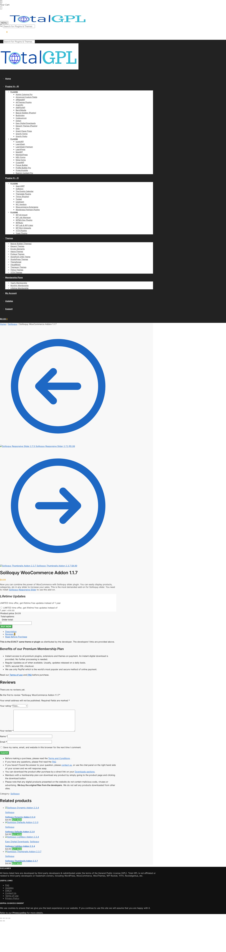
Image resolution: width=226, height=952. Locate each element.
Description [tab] (10, 631)
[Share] (6, 918)
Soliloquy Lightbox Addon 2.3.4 (20, 846)
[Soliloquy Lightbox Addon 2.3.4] (60, 837)
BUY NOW (6, 626)
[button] (4, 32)
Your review (6, 730)
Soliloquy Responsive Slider (22, 589)
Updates (9, 888)
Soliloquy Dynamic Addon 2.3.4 (20, 817)
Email (3, 742)
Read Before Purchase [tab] (16, 636)
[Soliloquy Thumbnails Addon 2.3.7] (60, 851)
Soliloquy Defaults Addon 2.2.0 (20, 831)
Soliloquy (12, 324)
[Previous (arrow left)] (1, 920)
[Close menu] (1, 1)
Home (3, 324)
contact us (66, 765)
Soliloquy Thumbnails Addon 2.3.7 (21, 861)
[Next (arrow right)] (4, 920)
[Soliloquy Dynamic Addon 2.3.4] (60, 807)
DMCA (8, 890)
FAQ (54, 761)
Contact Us (10, 893)
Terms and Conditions (59, 758)
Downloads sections (85, 771)
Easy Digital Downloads (17, 841)
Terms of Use (11, 895)
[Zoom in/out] (1, 918)
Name (3, 736)
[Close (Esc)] (9, 918)
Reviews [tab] (10, 634)
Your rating (6, 706)
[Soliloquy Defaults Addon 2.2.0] (60, 822)
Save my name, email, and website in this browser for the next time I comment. (42, 747)
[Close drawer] (1, 7)
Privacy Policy (12, 898)
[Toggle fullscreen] (4, 918)
